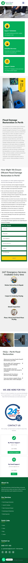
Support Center (10, 66)
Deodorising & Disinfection (8, 511)
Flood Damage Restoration (7, 502)
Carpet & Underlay (6, 505)
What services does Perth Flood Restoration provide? (13, 360)
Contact (4, 534)
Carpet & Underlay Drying (14, 296)
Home (3, 525)
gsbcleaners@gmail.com (14, 466)
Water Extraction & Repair (14, 285)
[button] (1, 340)
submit (14, 258)
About (3, 528)
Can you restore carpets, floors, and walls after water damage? (12, 378)
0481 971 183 (14, 445)
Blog (3, 531)
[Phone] (3, 559)
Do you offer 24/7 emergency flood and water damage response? (12, 365)
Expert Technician (10, 31)
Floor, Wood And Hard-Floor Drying (14, 318)
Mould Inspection (14, 307)
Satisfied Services (10, 48)
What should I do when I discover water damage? (11, 374)
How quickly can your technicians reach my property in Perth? (13, 370)
